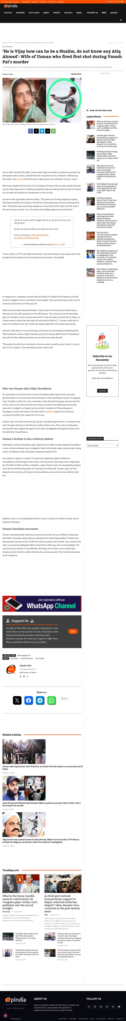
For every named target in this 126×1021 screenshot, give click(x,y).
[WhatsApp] (119, 1)
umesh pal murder (27, 658)
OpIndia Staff (76, 74)
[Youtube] (122, 1)
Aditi (46, 915)
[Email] (47, 131)
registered (49, 411)
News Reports (7, 46)
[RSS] (113, 1)
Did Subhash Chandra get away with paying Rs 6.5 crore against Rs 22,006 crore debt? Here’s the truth (27, 953)
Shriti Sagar (6, 912)
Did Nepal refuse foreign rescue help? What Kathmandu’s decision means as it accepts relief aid (27, 937)
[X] (116, 1)
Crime (10, 42)
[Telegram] (41, 131)
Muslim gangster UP (23, 655)
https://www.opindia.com (28, 669)
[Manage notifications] (5, 1016)
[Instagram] (111, 1)
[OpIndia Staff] (11, 670)
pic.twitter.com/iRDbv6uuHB (26, 238)
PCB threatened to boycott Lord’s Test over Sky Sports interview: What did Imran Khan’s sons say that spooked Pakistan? (69, 953)
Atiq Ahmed (14, 658)
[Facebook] (108, 1)
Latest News (94, 116)
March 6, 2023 (58, 244)
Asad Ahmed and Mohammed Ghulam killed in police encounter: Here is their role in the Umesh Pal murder (41, 804)
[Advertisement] (41, 498)
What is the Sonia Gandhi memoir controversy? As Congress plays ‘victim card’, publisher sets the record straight (20, 902)
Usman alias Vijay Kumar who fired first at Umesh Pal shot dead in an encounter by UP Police (42, 767)
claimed (20, 179)
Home (4, 42)
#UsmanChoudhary (40, 235)
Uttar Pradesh (39, 658)
